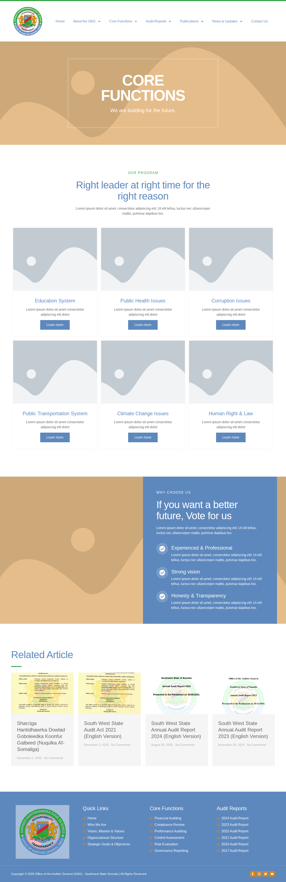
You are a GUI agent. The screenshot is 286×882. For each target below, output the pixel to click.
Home (60, 21)
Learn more (54, 325)
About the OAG (84, 21)
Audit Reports (156, 21)
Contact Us (259, 21)
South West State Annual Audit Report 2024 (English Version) (176, 729)
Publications (189, 21)
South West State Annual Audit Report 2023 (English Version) (243, 729)
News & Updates (224, 21)
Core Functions (120, 21)
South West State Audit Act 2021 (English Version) (103, 729)
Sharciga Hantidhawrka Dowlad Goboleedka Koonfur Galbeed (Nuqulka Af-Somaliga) (41, 736)
